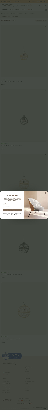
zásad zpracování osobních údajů (11, 214)
